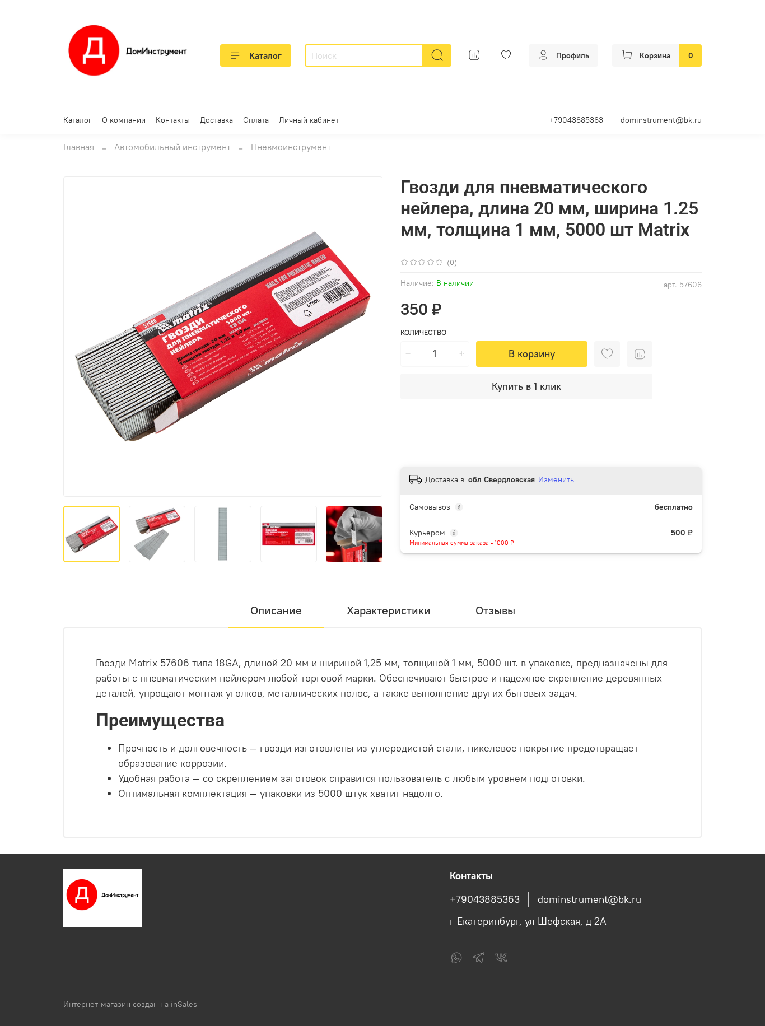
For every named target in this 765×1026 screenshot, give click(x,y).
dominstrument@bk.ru (661, 120)
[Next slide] (364, 336)
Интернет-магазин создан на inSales (130, 1004)
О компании (124, 120)
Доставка (216, 120)
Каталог (265, 55)
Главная (78, 146)
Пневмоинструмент (291, 146)
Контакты (173, 120)
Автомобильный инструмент (172, 146)
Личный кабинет (309, 120)
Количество (423, 332)
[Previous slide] (81, 336)
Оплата (256, 120)
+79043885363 (576, 120)
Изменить (556, 479)
